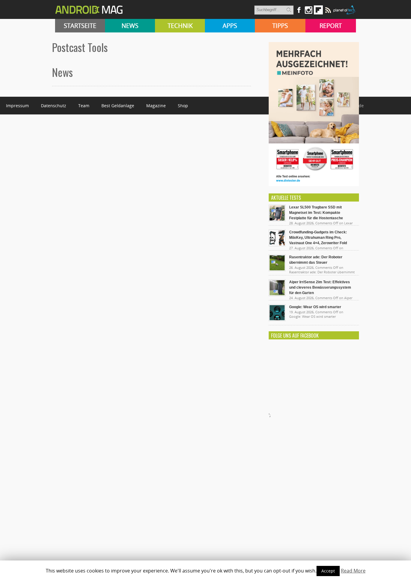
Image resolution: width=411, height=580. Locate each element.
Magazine (156, 105)
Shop (183, 105)
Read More (353, 570)
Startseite (80, 26)
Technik (180, 26)
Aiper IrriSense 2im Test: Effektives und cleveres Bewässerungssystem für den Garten (320, 287)
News (130, 26)
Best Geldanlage (117, 105)
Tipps (280, 26)
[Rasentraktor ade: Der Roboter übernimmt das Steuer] (277, 269)
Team (83, 105)
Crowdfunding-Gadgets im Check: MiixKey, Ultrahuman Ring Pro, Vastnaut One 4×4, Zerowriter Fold (318, 237)
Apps (230, 26)
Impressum (17, 105)
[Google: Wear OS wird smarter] (277, 319)
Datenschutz (53, 105)
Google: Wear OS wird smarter (315, 307)
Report (331, 26)
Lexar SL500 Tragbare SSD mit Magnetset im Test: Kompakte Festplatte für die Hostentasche (316, 212)
